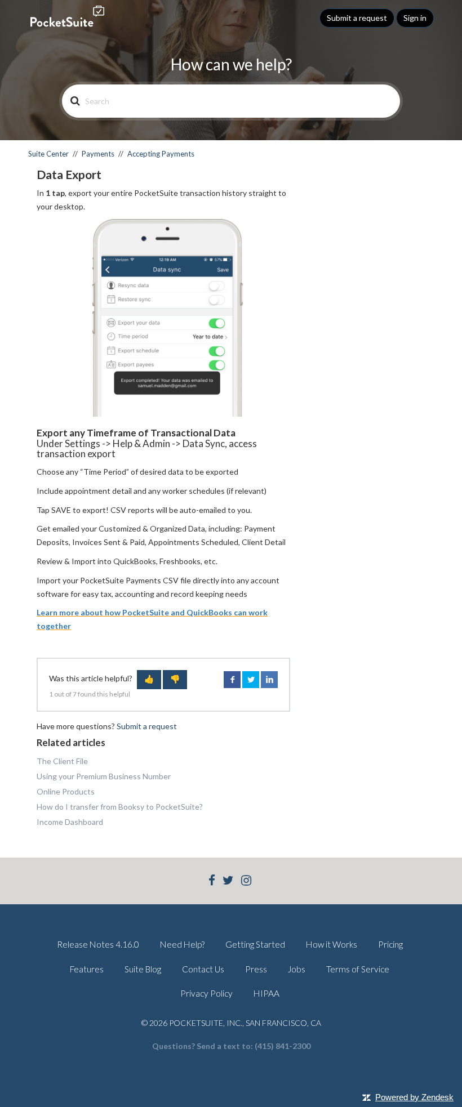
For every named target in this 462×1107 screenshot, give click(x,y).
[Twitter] (228, 881)
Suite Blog (143, 969)
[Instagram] (246, 881)
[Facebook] (211, 881)
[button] (149, 679)
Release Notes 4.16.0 (98, 944)
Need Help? (182, 944)
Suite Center (48, 153)
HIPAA (266, 993)
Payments (98, 153)
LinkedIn (269, 679)
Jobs (296, 969)
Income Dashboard (70, 822)
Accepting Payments (160, 153)
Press (256, 969)
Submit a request (357, 18)
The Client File (62, 761)
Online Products (66, 791)
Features (87, 969)
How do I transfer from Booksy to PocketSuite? (120, 806)
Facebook (232, 679)
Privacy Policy (206, 993)
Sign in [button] (415, 18)
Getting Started (255, 944)
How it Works (331, 944)
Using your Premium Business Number (104, 776)
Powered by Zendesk (414, 1097)
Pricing (390, 944)
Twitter (250, 679)
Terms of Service (357, 969)
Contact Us (203, 969)
